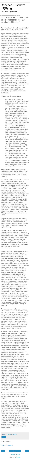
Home (15, 451)
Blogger (18, 457)
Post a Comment (7, 445)
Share (3, 437)
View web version (15, 454)
